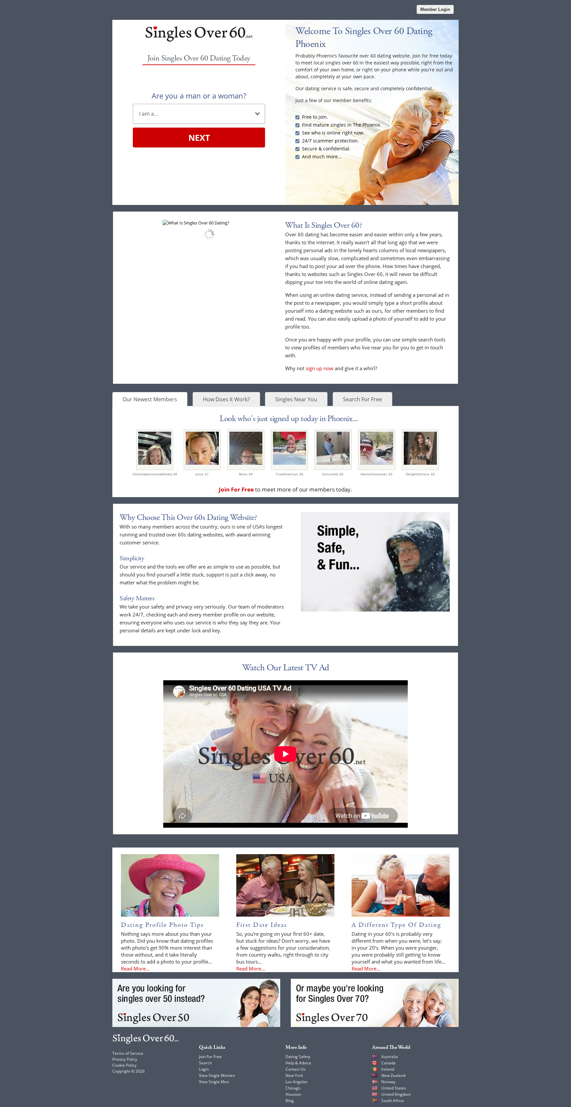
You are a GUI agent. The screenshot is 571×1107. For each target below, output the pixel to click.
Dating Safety (298, 1056)
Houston (293, 1094)
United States (393, 1088)
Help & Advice (298, 1063)
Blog (290, 1100)
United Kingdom (396, 1094)
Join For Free (210, 1056)
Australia (389, 1056)
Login (204, 1069)
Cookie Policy (124, 1065)
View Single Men (214, 1082)
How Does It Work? (226, 399)
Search (205, 1063)
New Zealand (393, 1075)
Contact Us (296, 1069)
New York (294, 1075)
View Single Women (217, 1075)
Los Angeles (297, 1082)
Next (199, 137)
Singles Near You (296, 399)
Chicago (293, 1088)
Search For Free (362, 399)
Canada (388, 1063)
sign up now (319, 368)
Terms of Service (127, 1053)
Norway (388, 1082)
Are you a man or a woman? (199, 95)
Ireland (387, 1069)
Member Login (435, 9)
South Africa (392, 1100)
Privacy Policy (124, 1059)
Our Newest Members (150, 399)
